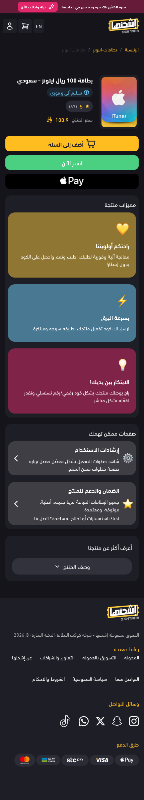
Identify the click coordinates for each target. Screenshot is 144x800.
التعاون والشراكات (57, 657)
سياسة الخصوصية (90, 678)
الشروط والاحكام (48, 678)
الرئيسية (132, 49)
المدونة (131, 657)
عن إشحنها (22, 657)
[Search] (25, 26)
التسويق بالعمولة (99, 657)
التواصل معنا (127, 678)
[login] (10, 26)
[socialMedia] (134, 721)
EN (39, 25)
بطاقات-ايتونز (105, 49)
